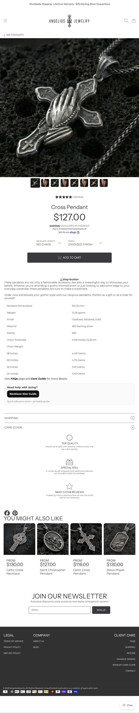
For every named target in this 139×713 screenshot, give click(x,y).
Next (135, 107)
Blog (36, 647)
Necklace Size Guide (23, 393)
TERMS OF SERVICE (13, 641)
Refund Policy (12, 653)
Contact (130, 671)
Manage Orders (126, 659)
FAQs (132, 641)
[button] (5, 20)
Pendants (15, 35)
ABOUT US (38, 641)
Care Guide (38, 378)
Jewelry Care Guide (123, 665)
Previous (4, 107)
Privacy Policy (12, 647)
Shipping (55, 226)
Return (131, 653)
